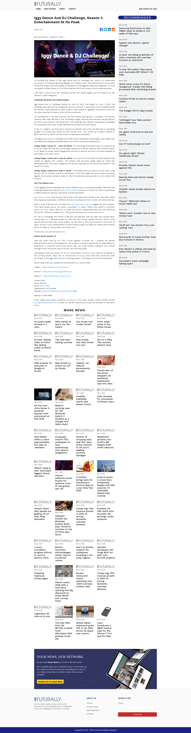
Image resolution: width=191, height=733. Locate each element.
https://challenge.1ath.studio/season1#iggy (59, 291)
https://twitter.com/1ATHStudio (55, 267)
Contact (90, 714)
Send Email (45, 286)
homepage (81, 256)
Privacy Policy (92, 707)
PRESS (62, 9)
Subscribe (137, 714)
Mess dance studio (68, 190)
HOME (38, 9)
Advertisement (93, 710)
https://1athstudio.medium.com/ (57, 276)
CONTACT (72, 9)
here (102, 212)
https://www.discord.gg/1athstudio (57, 272)
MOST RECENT (50, 9)
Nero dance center (42, 197)
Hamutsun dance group (81, 204)
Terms (89, 703)
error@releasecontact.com (45, 302)
